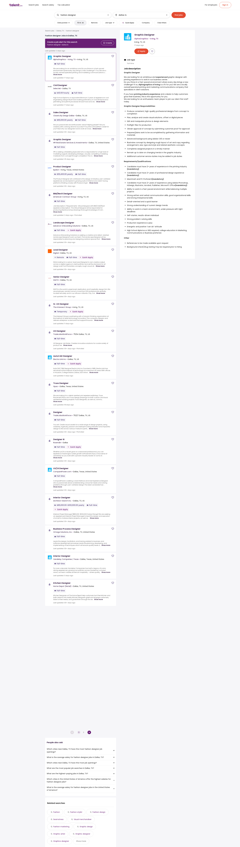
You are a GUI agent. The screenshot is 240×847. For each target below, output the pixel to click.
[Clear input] (108, 15)
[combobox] (82, 15)
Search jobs (49, 31)
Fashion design (98, 812)
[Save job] (113, 56)
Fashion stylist (76, 812)
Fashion (56, 812)
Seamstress (58, 819)
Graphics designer (61, 841)
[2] (89, 732)
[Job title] (80, 15)
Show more (57, 74)
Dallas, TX (60, 31)
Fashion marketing (61, 826)
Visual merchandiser (83, 819)
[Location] (139, 15)
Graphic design (86, 826)
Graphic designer (82, 834)
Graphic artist (59, 834)
